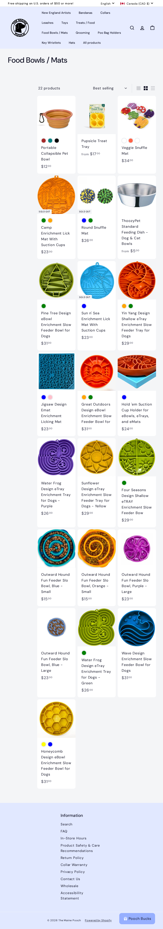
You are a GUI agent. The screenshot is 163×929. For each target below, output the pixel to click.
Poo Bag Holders (109, 33)
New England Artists (56, 13)
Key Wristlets (51, 43)
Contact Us (70, 879)
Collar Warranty (74, 865)
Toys (64, 23)
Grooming (83, 33)
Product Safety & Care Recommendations (80, 848)
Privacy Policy (73, 872)
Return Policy (72, 858)
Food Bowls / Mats (55, 33)
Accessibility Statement (72, 895)
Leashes (47, 23)
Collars (105, 13)
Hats (72, 43)
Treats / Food (85, 23)
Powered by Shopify (98, 920)
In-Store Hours (74, 838)
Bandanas (85, 13)
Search (67, 824)
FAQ (64, 831)
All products (92, 43)
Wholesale (70, 886)
